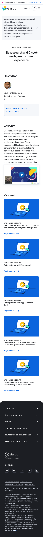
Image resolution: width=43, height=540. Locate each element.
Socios (8, 422)
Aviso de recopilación (12, 528)
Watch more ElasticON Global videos (16, 110)
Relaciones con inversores (18, 435)
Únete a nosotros (13, 415)
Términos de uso (26, 482)
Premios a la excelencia (16, 441)
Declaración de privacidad (14, 485)
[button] (37, 28)
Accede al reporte (34, 2)
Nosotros (10, 409)
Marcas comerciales (12, 482)
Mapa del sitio (30, 485)
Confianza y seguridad (16, 428)
